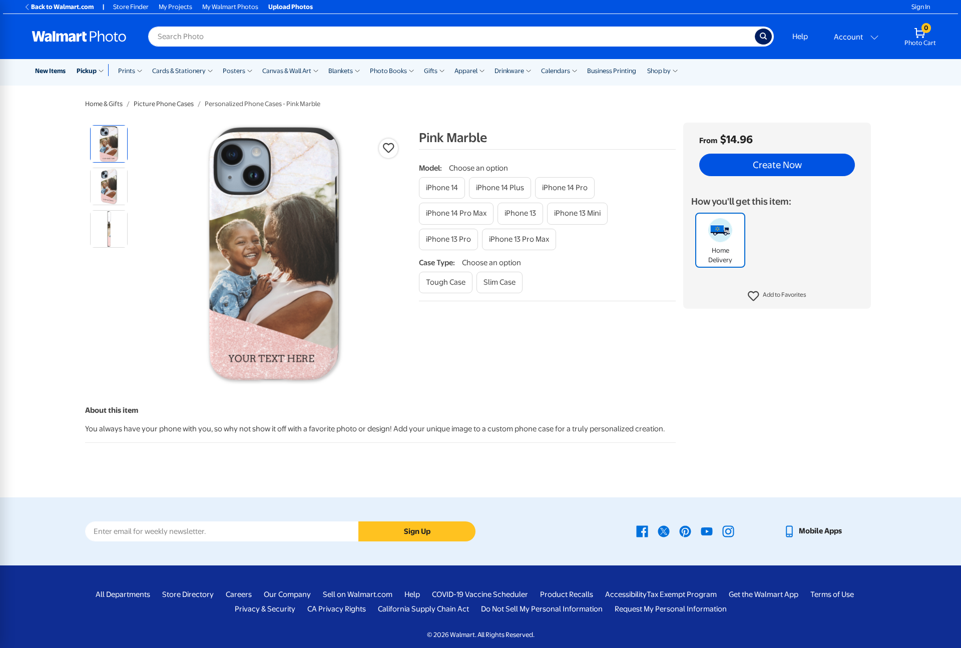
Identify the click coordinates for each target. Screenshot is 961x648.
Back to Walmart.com (62, 7)
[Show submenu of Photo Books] (411, 70)
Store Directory (188, 594)
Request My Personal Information (671, 608)
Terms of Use (832, 594)
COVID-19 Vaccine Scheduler (480, 594)
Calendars (555, 71)
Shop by (659, 71)
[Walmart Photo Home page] (79, 36)
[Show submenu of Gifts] (442, 70)
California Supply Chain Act (423, 608)
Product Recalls (566, 594)
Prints (126, 71)
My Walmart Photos (230, 7)
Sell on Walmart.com (357, 594)
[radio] (109, 144)
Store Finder (131, 7)
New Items (50, 71)
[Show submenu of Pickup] (103, 70)
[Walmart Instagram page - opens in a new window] (728, 530)
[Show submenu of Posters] (250, 70)
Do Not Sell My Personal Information (542, 608)
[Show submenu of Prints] (140, 70)
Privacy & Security (265, 608)
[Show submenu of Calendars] (575, 70)
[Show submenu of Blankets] (357, 70)
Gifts (430, 71)
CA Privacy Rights (336, 608)
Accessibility (626, 594)
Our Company (287, 594)
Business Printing (611, 71)
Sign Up (417, 531)
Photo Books (388, 71)
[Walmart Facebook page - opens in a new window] (642, 530)
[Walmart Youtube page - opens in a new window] (707, 530)
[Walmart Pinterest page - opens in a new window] (685, 530)
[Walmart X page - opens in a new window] (664, 530)
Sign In (920, 7)
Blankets (340, 71)
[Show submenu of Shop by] (675, 70)
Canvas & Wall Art (286, 71)
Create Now (777, 165)
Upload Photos (290, 7)
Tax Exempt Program (682, 594)
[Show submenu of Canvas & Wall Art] (316, 70)
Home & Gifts (104, 104)
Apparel (465, 71)
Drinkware (509, 71)
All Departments (123, 594)
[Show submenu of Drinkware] (529, 70)
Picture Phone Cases (164, 104)
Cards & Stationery (179, 71)
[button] (777, 296)
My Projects (175, 7)
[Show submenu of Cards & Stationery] (210, 70)
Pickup (87, 71)
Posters (234, 71)
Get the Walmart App (763, 594)
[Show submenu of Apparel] (482, 70)
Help (800, 36)
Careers (239, 594)
